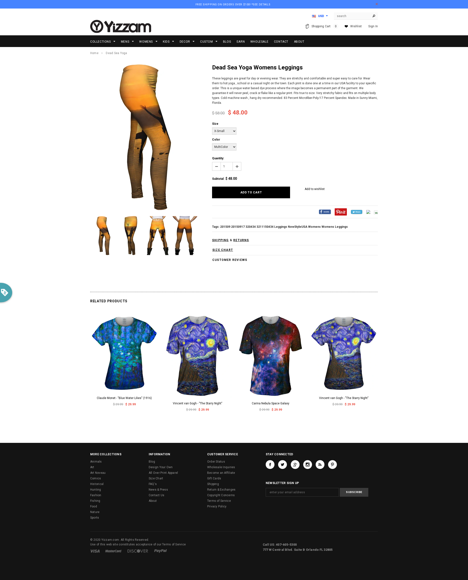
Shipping (213, 484)
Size (215, 123)
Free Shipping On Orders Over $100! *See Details (233, 4)
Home (94, 53)
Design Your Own (161, 467)
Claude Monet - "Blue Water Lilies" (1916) (124, 398)
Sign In (373, 26)
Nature (94, 512)
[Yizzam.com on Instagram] (307, 464)
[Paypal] (160, 550)
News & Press (158, 489)
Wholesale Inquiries (221, 467)
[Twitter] (357, 211)
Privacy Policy (216, 506)
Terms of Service (219, 501)
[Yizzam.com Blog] (320, 464)
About (153, 501)
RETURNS (241, 240)
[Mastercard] (113, 550)
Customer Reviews (229, 260)
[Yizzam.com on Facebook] (270, 464)
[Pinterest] (341, 211)
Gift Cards (214, 478)
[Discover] (137, 550)
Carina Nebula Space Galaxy (270, 403)
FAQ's (153, 484)
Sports (94, 517)
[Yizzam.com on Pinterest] (332, 464)
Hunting (95, 489)
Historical (97, 484)
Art (92, 467)
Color (216, 139)
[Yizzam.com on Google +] (295, 464)
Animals (96, 461)
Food (93, 506)
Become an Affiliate (221, 473)
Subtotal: (218, 179)
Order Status (216, 461)
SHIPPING (220, 240)
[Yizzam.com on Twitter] (282, 464)
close (377, 4)
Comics (95, 478)
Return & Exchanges (221, 489)
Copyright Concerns (221, 495)
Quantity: (218, 158)
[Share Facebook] (325, 211)
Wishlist (356, 26)
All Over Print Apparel (163, 473)
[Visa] (95, 550)
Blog (152, 461)
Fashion (95, 495)
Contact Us (156, 495)
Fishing (95, 501)
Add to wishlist (315, 189)
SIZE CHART (222, 250)
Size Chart (156, 478)
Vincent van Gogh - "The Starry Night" (197, 403)
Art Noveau (98, 473)
